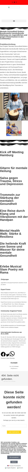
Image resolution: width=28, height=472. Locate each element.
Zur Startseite (14, 432)
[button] (14, 21)
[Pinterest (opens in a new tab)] (16, 2)
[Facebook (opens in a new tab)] (14, 2)
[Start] (1, 381)
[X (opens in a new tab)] (12, 2)
